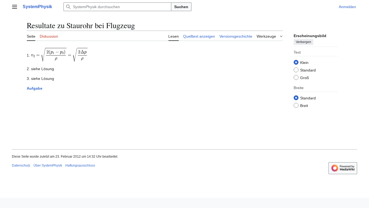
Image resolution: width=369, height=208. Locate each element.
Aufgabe (34, 88)
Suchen (181, 7)
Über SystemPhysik (47, 165)
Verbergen (303, 42)
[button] (14, 6)
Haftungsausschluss (80, 165)
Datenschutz (21, 165)
